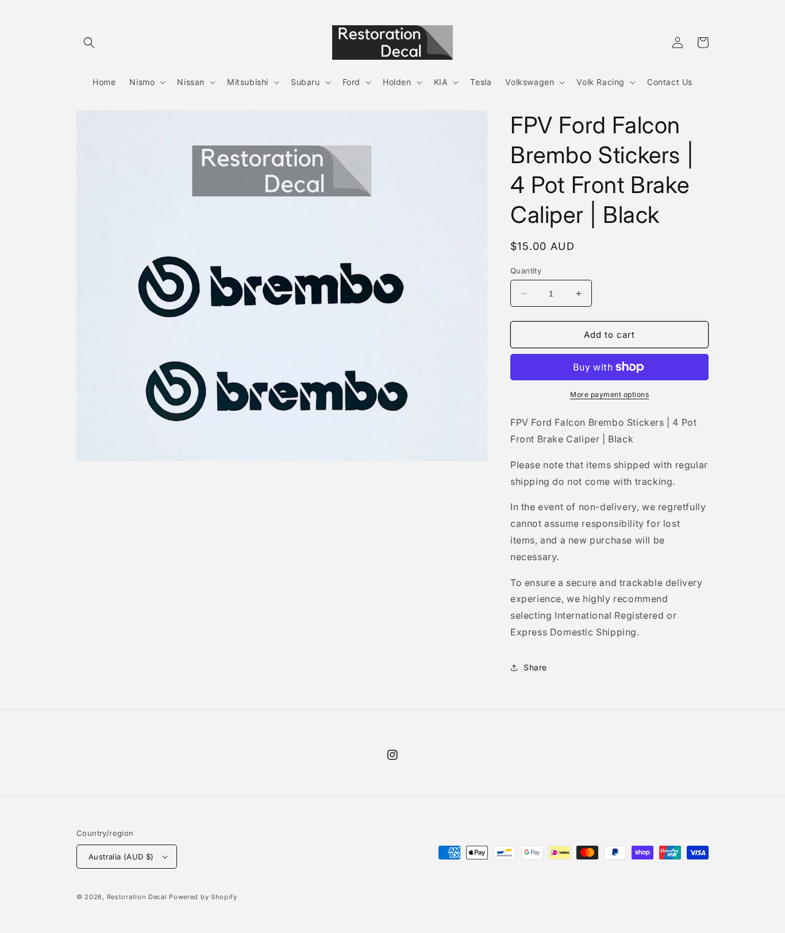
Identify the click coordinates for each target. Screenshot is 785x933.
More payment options (609, 394)
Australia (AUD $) (121, 856)
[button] (89, 42)
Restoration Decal (137, 897)
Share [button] (535, 667)
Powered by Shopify (203, 897)
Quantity (525, 270)
